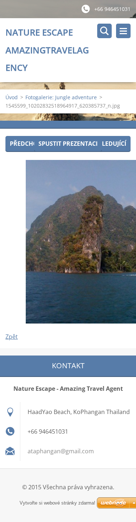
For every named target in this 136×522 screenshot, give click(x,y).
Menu (123, 31)
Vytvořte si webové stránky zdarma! (57, 503)
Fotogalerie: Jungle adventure (61, 97)
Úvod (11, 97)
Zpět (11, 337)
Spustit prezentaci (68, 144)
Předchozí (26, 144)
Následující (108, 144)
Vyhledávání (104, 31)
